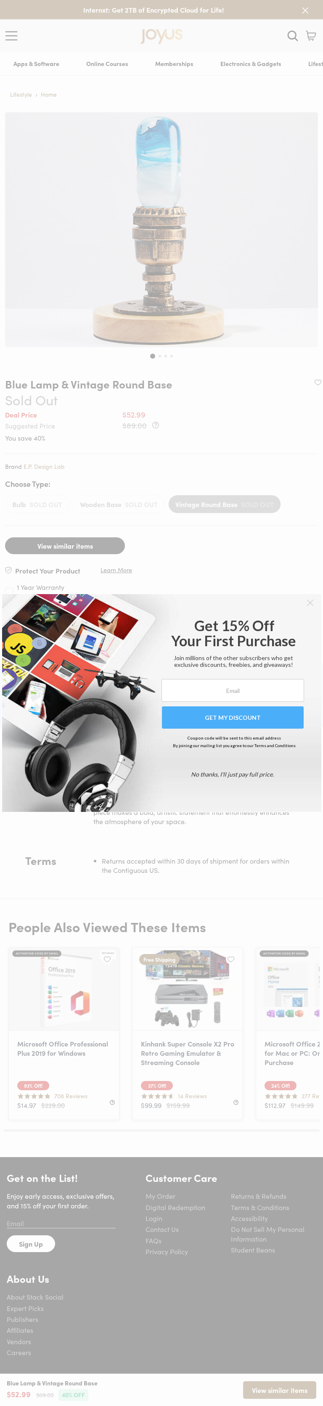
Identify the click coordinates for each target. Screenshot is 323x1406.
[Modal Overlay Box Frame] (162, 703)
